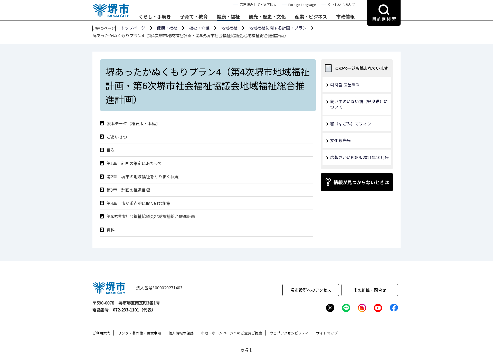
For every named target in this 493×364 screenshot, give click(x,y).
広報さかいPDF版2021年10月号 (359, 157)
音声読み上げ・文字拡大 (258, 4)
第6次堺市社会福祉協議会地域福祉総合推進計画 (151, 216)
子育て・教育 (194, 17)
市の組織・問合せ (369, 290)
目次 (111, 150)
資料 (111, 229)
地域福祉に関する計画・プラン (278, 28)
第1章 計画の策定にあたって (134, 163)
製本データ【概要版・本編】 (133, 123)
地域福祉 (229, 28)
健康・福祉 (228, 17)
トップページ (133, 28)
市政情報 (345, 17)
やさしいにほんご (341, 4)
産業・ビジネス (311, 17)
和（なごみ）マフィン (350, 124)
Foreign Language (302, 4)
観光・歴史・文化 (267, 17)
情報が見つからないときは (361, 182)
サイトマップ (327, 333)
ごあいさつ (117, 137)
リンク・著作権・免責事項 (139, 333)
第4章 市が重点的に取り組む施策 (138, 203)
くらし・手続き (155, 17)
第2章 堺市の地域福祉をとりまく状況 (143, 176)
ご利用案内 (101, 333)
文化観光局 (340, 140)
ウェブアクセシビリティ (289, 333)
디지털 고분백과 (345, 84)
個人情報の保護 (181, 333)
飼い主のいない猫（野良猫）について (359, 104)
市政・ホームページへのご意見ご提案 (231, 333)
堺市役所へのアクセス (310, 290)
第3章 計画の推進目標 (128, 190)
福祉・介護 (199, 28)
